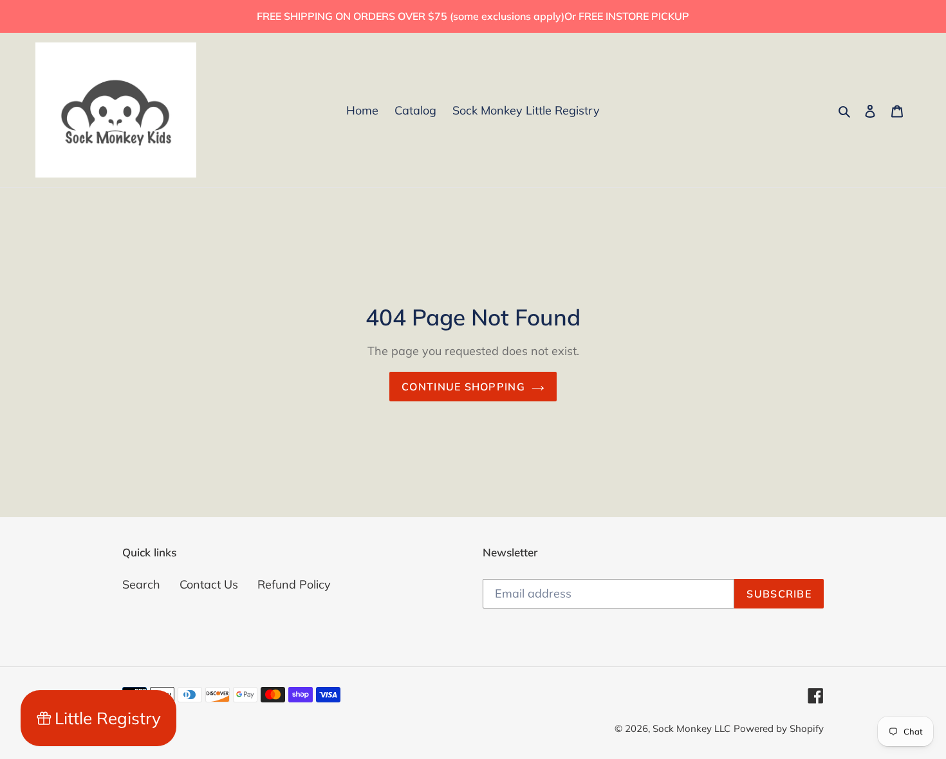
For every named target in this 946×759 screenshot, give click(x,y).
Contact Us (209, 584)
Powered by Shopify (779, 728)
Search (141, 584)
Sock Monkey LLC (691, 728)
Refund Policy (294, 584)
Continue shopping (463, 386)
